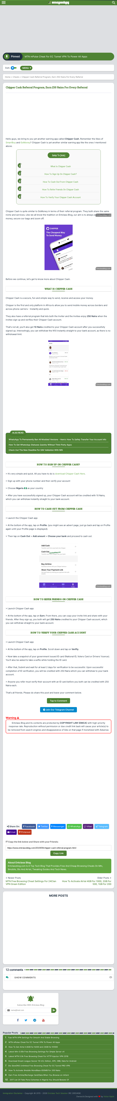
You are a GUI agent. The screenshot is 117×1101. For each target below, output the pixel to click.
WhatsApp (75, 826)
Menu (26, 68)
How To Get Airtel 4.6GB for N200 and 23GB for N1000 (33, 1047)
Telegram (103, 826)
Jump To (58, 155)
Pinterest (25, 832)
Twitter (44, 826)
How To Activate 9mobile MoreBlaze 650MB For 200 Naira (34, 1070)
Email (13, 832)
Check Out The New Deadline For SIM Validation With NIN (36, 450)
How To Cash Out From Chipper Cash (60, 182)
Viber (89, 826)
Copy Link (58, 853)
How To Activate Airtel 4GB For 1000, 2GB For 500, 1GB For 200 (86, 882)
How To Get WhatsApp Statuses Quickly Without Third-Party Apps (40, 444)
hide (62, 155)
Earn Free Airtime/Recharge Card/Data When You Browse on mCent (39, 1075)
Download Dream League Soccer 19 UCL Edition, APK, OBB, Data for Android (42, 1061)
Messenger (58, 826)
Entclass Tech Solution (58, 1093)
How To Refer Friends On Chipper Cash (60, 189)
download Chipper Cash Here (70, 473)
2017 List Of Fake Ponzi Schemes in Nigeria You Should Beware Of (39, 1080)
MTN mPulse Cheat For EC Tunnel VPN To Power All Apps (56, 56)
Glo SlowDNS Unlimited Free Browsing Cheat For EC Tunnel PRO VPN (39, 1066)
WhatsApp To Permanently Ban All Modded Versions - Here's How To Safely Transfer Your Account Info (57, 439)
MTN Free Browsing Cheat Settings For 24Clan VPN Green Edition (31, 882)
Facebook (29, 826)
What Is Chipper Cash (61, 166)
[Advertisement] (58, 28)
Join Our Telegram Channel (59, 709)
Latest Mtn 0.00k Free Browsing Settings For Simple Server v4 (36, 1051)
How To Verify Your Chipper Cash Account (61, 197)
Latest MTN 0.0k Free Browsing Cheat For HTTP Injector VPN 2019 (38, 1056)
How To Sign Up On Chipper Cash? (61, 174)
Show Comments (25, 977)
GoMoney (25, 142)
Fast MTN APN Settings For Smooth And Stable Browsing (33, 1037)
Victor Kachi (109, 1096)
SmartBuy (11, 142)
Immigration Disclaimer (13, 1093)
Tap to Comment (58, 700)
